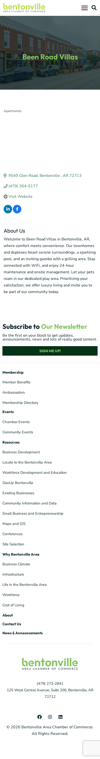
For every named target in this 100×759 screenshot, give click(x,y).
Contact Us (11, 624)
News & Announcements (22, 633)
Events (8, 411)
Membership (13, 372)
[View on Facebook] (17, 212)
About (7, 615)
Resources (11, 442)
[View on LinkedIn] (8, 212)
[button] (94, 7)
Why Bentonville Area (20, 554)
